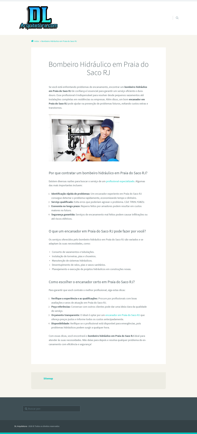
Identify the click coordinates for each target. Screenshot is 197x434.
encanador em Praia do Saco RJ (122, 315)
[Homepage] (39, 18)
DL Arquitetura (20, 426)
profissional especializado (120, 181)
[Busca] (174, 14)
